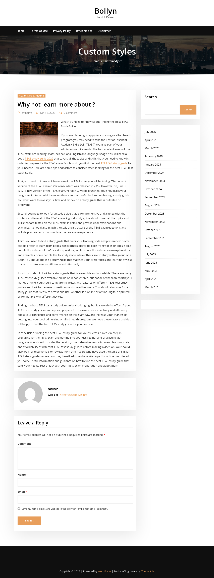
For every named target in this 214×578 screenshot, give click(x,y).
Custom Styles (113, 61)
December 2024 (154, 173)
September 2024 (155, 197)
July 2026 (150, 132)
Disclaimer (104, 31)
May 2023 (151, 271)
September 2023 (155, 238)
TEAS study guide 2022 (39, 158)
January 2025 (153, 164)
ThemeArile (147, 571)
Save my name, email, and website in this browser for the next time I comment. (65, 508)
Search (151, 96)
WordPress (104, 571)
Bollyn (105, 11)
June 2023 (151, 262)
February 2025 (154, 156)
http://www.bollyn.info (73, 395)
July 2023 (150, 254)
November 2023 (155, 222)
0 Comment (70, 112)
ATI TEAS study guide (114, 163)
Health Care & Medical (31, 95)
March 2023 (152, 287)
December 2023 (154, 213)
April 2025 (151, 140)
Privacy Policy (62, 31)
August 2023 (152, 246)
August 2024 (152, 205)
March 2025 (152, 148)
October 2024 (153, 189)
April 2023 (151, 279)
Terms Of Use (39, 31)
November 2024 (155, 181)
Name (23, 474)
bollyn (27, 112)
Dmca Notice (84, 31)
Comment (24, 443)
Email (22, 491)
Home (21, 31)
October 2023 (153, 230)
